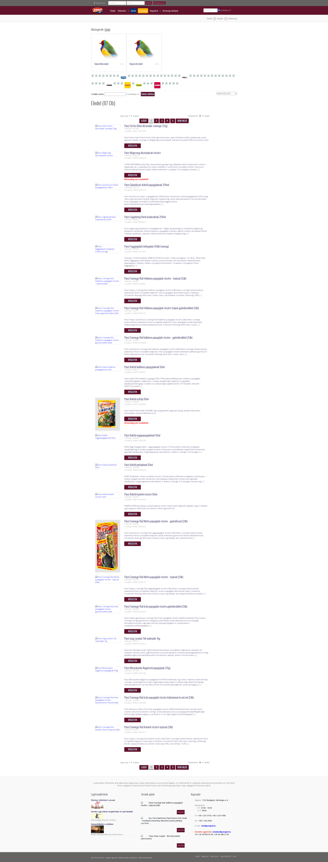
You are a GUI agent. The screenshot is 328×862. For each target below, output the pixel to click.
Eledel (209, 18)
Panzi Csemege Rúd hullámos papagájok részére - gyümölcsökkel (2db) (158, 337)
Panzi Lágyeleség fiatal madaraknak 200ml (145, 217)
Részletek (132, 145)
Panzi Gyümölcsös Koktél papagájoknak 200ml (146, 185)
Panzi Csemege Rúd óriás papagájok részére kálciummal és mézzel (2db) (159, 697)
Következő (182, 120)
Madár (220, 18)
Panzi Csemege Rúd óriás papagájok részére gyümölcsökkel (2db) (155, 606)
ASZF (234, 856)
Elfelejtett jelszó (159, 3)
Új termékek (143, 10)
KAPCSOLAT (214, 856)
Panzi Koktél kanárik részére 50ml (140, 494)
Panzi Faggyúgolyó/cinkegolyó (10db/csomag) (146, 246)
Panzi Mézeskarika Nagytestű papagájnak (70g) (147, 668)
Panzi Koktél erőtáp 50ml (136, 399)
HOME (197, 856)
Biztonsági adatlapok (170, 10)
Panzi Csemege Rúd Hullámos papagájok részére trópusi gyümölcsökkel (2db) (161, 308)
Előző (143, 120)
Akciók (133, 10)
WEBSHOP (205, 856)
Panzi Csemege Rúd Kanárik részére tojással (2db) (148, 727)
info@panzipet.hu (208, 826)
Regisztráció (100, 3)
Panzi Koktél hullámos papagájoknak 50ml (144, 367)
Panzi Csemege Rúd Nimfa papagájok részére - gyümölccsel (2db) (156, 521)
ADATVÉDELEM (226, 856)
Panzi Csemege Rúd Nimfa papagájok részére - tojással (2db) (153, 577)
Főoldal (112, 10)
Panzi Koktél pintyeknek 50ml (138, 465)
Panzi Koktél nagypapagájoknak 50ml (142, 435)
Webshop (232, 18)
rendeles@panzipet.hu (222, 832)
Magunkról (154, 10)
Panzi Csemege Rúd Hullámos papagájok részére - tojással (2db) (155, 278)
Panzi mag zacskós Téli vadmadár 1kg (142, 638)
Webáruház (122, 10)
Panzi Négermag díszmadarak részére (142, 153)
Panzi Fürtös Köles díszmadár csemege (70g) (145, 126)
